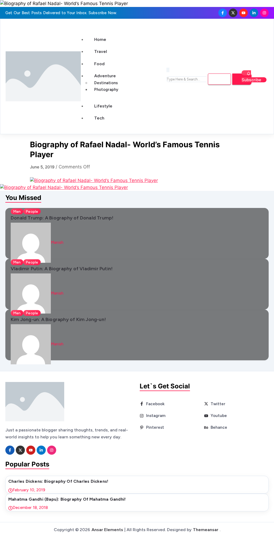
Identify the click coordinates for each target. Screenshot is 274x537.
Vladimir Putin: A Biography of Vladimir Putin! (62, 268)
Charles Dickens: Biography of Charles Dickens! (58, 481)
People (32, 211)
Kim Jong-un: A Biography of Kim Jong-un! (58, 319)
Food (99, 63)
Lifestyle (103, 106)
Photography (106, 89)
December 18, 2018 (30, 507)
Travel (100, 51)
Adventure (105, 75)
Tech (99, 118)
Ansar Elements (107, 529)
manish (57, 242)
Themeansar (205, 529)
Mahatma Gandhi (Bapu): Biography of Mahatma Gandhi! (67, 499)
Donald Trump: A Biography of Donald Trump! (62, 218)
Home (100, 39)
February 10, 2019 (29, 490)
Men (17, 211)
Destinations (106, 82)
